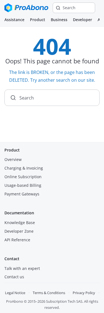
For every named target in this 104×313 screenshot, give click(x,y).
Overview (13, 159)
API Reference (17, 239)
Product (37, 19)
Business (59, 19)
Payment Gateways (21, 194)
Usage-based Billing (22, 185)
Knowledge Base (19, 222)
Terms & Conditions (49, 292)
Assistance (14, 19)
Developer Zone (19, 231)
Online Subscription (23, 176)
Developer (82, 19)
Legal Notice (15, 292)
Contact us (14, 276)
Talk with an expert (22, 268)
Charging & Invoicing (23, 168)
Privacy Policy (84, 292)
